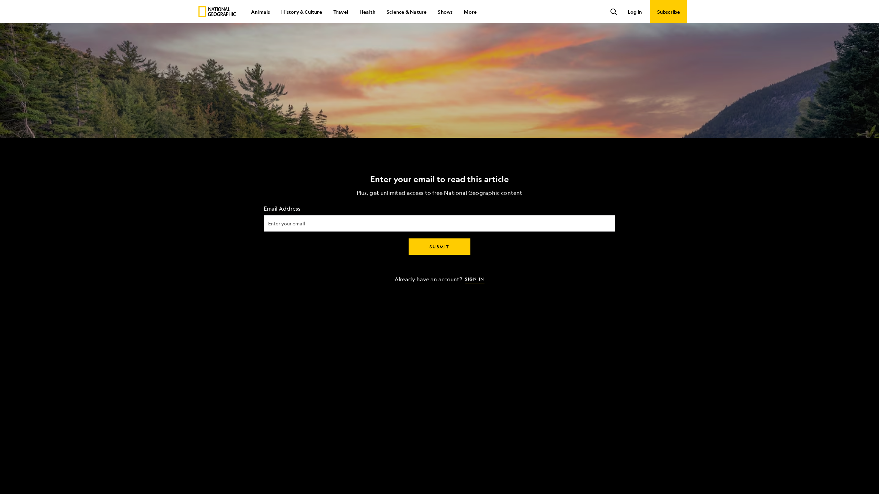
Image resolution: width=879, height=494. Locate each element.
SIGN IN (474, 279)
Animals (260, 12)
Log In (635, 12)
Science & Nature (406, 12)
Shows (445, 12)
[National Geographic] (217, 11)
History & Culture (301, 12)
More (470, 12)
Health (367, 12)
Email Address (282, 208)
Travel (340, 12)
